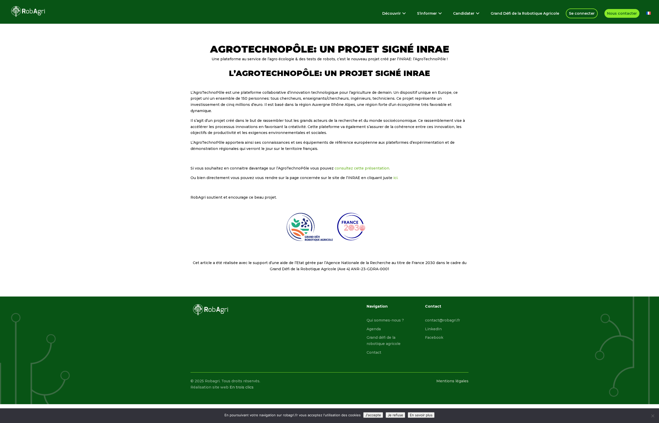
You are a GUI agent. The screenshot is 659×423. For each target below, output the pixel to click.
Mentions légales (452, 381)
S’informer (427, 14)
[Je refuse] (652, 415)
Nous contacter (622, 13)
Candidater (463, 14)
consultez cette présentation (362, 168)
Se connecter (582, 13)
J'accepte (373, 415)
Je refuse (395, 415)
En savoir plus (421, 415)
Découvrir (391, 14)
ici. (395, 177)
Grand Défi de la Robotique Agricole (525, 14)
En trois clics (242, 387)
